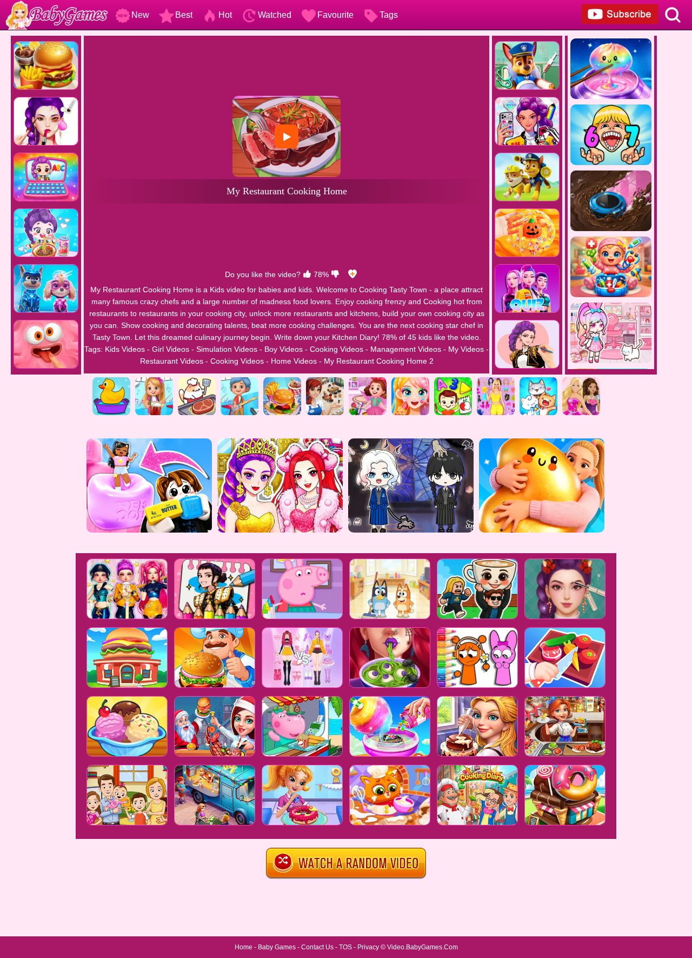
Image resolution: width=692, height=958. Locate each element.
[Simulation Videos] (196, 381)
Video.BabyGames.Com (422, 947)
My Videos (466, 349)
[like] (307, 274)
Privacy (368, 947)
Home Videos (294, 361)
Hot (225, 14)
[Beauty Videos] (410, 381)
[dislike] (335, 274)
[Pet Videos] (538, 381)
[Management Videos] (324, 381)
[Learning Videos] (453, 381)
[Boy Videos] (239, 381)
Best (183, 14)
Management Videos (405, 349)
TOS (345, 947)
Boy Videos (283, 349)
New (140, 14)
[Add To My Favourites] (352, 274)
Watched (274, 14)
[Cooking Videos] (282, 381)
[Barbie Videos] (581, 381)
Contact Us (317, 947)
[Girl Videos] (154, 381)
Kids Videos (125, 349)
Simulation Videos (226, 349)
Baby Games (277, 947)
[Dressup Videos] (495, 381)
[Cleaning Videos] (367, 381)
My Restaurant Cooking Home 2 (379, 361)
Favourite (335, 14)
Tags (389, 14)
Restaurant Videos (171, 361)
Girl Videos (170, 349)
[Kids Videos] (111, 381)
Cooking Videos (336, 349)
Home (243, 947)
